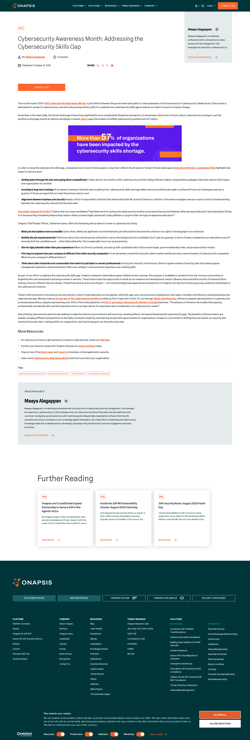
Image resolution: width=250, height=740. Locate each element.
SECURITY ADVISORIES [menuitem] (214, 598)
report (84, 119)
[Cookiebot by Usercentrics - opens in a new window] (24, 734)
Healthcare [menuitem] (213, 644)
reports (62, 352)
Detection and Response (58, 373)
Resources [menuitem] (96, 619)
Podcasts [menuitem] (94, 654)
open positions (86, 346)
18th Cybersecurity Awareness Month (65, 103)
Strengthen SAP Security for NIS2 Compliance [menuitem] (185, 670)
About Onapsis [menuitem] (66, 624)
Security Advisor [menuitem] (20, 659)
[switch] (89, 734)
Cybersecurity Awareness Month (51, 358)
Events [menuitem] (62, 649)
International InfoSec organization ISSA (194, 168)
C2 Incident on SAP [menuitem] (136, 639)
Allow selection (220, 723)
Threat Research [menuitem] (136, 619)
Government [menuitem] (214, 639)
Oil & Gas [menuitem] (212, 669)
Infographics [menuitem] (96, 644)
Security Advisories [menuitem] (99, 664)
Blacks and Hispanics (165, 298)
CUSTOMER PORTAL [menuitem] (34, 598)
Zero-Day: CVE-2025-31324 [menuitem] (140, 629)
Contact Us (228, 5)
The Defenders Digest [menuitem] (100, 694)
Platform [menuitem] (18, 619)
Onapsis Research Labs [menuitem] (138, 624)
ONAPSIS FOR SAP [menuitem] (120, 598)
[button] (79, 5)
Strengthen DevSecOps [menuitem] (181, 664)
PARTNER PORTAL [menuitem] (79, 598)
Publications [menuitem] (95, 659)
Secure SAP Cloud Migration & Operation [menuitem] (183, 657)
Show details (156, 734)
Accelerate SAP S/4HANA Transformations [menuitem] (182, 630)
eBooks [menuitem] (93, 639)
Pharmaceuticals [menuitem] (216, 659)
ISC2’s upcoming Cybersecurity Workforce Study (131, 302)
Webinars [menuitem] (94, 684)
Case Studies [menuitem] (96, 629)
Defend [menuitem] (16, 644)
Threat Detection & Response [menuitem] (183, 685)
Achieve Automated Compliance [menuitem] (185, 637)
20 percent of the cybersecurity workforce (79, 298)
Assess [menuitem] (16, 629)
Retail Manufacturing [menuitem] (217, 679)
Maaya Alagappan (35, 57)
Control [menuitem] (16, 649)
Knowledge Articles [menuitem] (99, 649)
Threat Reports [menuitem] (97, 674)
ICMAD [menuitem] (130, 649)
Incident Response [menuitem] (178, 650)
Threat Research (78, 373)
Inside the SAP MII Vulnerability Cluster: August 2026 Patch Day (119, 505)
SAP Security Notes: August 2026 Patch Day (182, 505)
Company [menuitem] (64, 619)
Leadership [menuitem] (64, 639)
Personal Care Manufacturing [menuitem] (221, 674)
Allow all (220, 715)
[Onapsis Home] (32, 582)
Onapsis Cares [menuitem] (66, 634)
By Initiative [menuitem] (176, 624)
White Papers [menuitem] (96, 689)
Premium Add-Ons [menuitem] (21, 654)
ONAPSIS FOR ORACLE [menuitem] (165, 598)
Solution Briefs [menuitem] (97, 669)
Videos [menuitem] (93, 679)
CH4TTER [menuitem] (131, 634)
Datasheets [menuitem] (95, 634)
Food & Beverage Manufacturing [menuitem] (222, 634)
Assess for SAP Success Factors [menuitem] (27, 639)
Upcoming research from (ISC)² (35, 211)
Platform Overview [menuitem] (21, 624)
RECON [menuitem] (130, 654)
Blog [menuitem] (92, 624)
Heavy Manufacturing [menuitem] (217, 649)
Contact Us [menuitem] (64, 664)
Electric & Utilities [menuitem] (216, 664)
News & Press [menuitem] (65, 654)
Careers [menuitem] (63, 644)
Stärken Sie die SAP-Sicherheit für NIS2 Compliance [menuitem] (186, 678)
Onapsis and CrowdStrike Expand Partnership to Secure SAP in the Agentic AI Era (62, 507)
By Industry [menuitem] (214, 624)
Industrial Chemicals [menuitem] (217, 654)
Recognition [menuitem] (64, 659)
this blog (105, 340)
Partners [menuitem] (63, 629)
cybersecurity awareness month (32, 373)
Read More (48, 540)
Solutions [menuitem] (176, 619)
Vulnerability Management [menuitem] (182, 690)
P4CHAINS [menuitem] (132, 644)
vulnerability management (98, 373)
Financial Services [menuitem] (216, 629)
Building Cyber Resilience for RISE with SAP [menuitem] (185, 644)
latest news (47, 352)
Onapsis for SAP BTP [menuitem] (22, 634)
